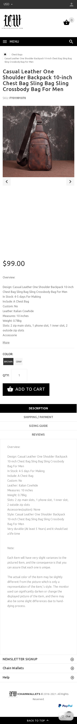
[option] (38, 141)
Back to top (36, 720)
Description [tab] (38, 408)
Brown (8, 361)
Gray (19, 361)
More (6, 342)
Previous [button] (7, 182)
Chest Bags (16, 54)
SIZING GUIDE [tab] (38, 425)
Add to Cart (29, 389)
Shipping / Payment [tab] (38, 417)
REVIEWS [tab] (38, 434)
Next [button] (70, 182)
